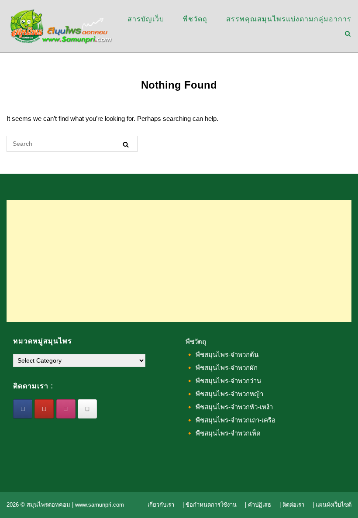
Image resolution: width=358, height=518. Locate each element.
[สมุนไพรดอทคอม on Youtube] (44, 409)
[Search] (126, 144)
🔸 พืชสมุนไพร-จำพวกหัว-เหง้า (229, 407)
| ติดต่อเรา (291, 504)
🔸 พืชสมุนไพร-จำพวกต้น (222, 354)
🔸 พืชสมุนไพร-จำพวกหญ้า (224, 394)
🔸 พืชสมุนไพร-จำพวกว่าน (223, 380)
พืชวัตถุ (195, 19)
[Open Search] (347, 34)
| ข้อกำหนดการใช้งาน (209, 504)
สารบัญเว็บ (145, 19)
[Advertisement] (179, 261)
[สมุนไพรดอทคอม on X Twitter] (87, 409)
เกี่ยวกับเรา (161, 504)
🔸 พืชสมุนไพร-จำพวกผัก (222, 367)
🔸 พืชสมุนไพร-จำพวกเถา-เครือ (230, 420)
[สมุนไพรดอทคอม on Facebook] (22, 409)
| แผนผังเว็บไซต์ (332, 504)
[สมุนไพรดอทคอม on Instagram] (66, 409)
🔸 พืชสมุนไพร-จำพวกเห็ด (223, 433)
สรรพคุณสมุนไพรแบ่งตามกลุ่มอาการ (288, 19)
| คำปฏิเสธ (258, 504)
